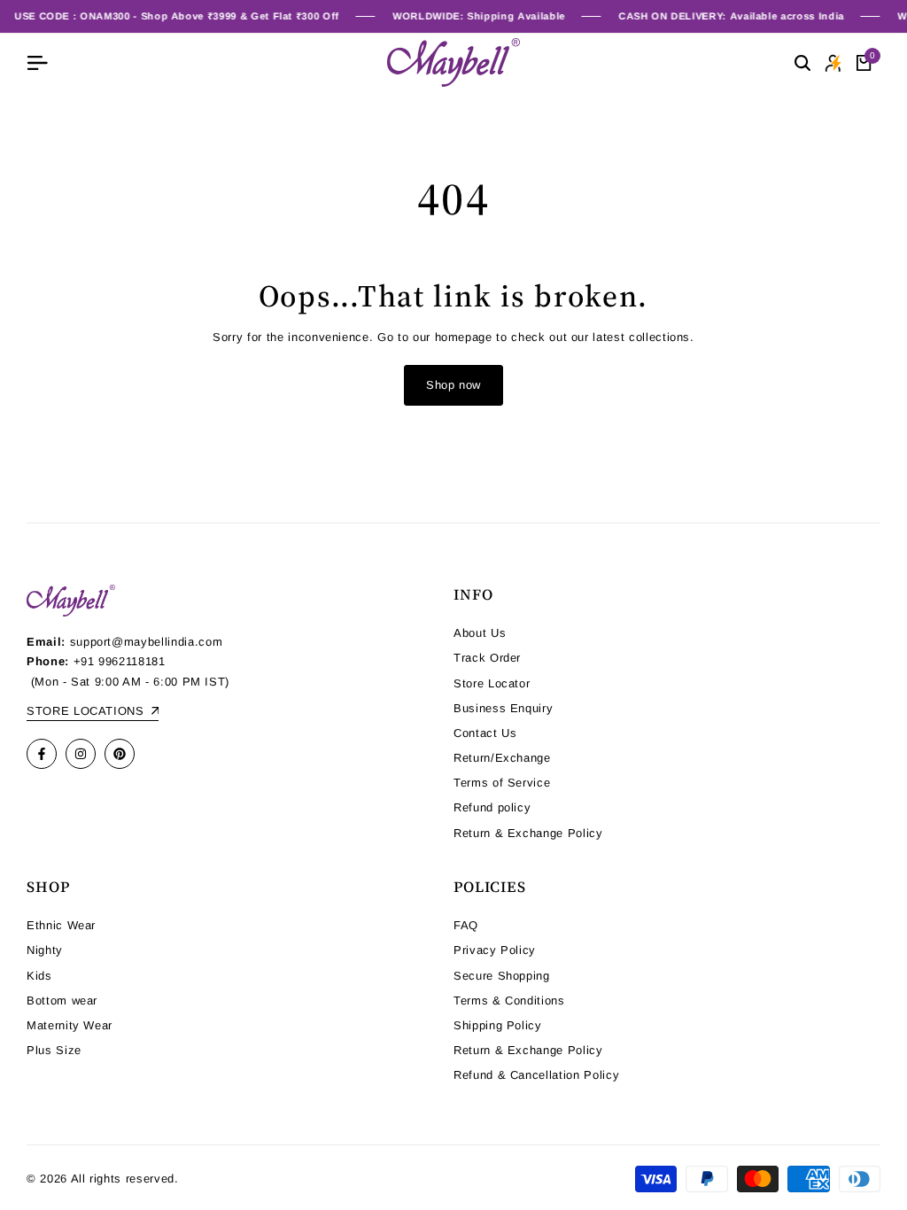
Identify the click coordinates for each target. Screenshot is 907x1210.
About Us (480, 633)
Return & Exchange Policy (528, 833)
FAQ (466, 925)
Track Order (487, 657)
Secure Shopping (502, 975)
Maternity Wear (69, 1025)
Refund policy (492, 807)
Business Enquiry (503, 708)
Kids (39, 975)
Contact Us (485, 733)
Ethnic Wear (61, 925)
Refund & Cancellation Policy (536, 1075)
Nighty (45, 950)
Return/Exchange (502, 757)
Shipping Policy (498, 1025)
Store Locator (492, 683)
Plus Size (54, 1050)
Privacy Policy (495, 950)
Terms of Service (502, 782)
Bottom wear (62, 1000)
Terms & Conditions (509, 1000)
